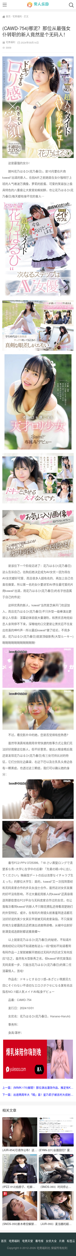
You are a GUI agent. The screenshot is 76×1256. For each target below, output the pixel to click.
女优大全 (51, 1241)
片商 (62, 1241)
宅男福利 (17, 16)
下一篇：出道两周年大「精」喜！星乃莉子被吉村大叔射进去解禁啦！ (38, 1094)
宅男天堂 (27, 1241)
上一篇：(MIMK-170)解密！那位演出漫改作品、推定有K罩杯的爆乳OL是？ (38, 1087)
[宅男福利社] (38, 5)
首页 (8, 16)
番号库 (39, 1241)
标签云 (71, 1241)
